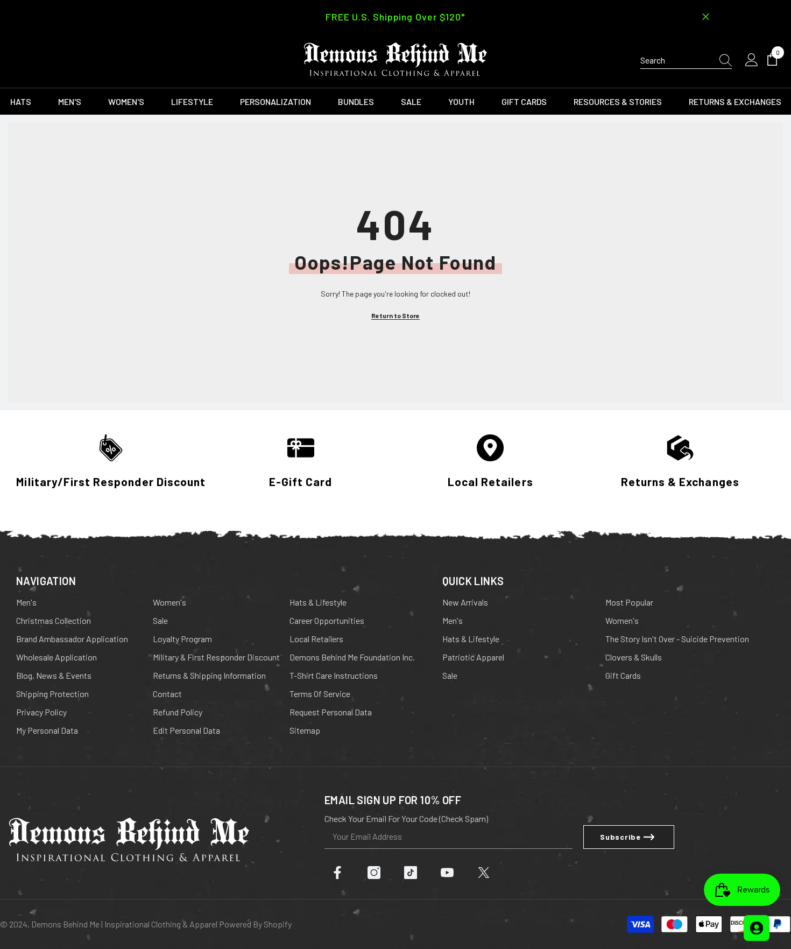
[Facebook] (337, 872)
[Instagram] (374, 872)
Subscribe (620, 836)
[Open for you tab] (756, 928)
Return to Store (395, 315)
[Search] (686, 60)
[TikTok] (410, 872)
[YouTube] (447, 872)
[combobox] (675, 60)
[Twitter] (484, 872)
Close (705, 17)
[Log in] (751, 60)
